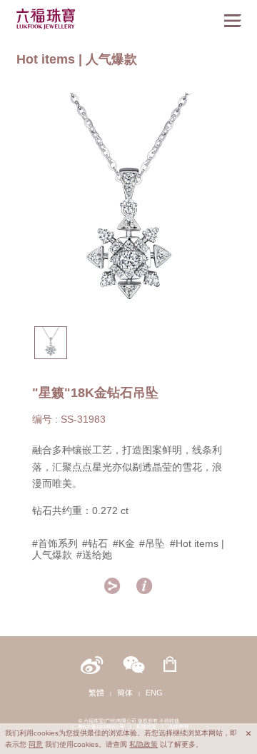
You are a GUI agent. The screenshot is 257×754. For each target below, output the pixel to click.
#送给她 (94, 555)
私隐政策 (143, 744)
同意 (36, 744)
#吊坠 (152, 543)
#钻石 (95, 543)
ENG (154, 692)
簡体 (125, 692)
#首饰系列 (55, 543)
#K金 (124, 543)
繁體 (96, 692)
